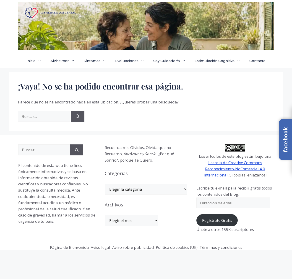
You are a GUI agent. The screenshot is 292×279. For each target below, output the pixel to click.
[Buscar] (77, 116)
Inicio (31, 61)
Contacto (257, 61)
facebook (285, 139)
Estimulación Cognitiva (215, 61)
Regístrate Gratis (217, 220)
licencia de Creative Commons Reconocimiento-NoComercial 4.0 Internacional (234, 169)
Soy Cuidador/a (166, 61)
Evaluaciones (126, 61)
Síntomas (92, 61)
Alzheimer (59, 61)
